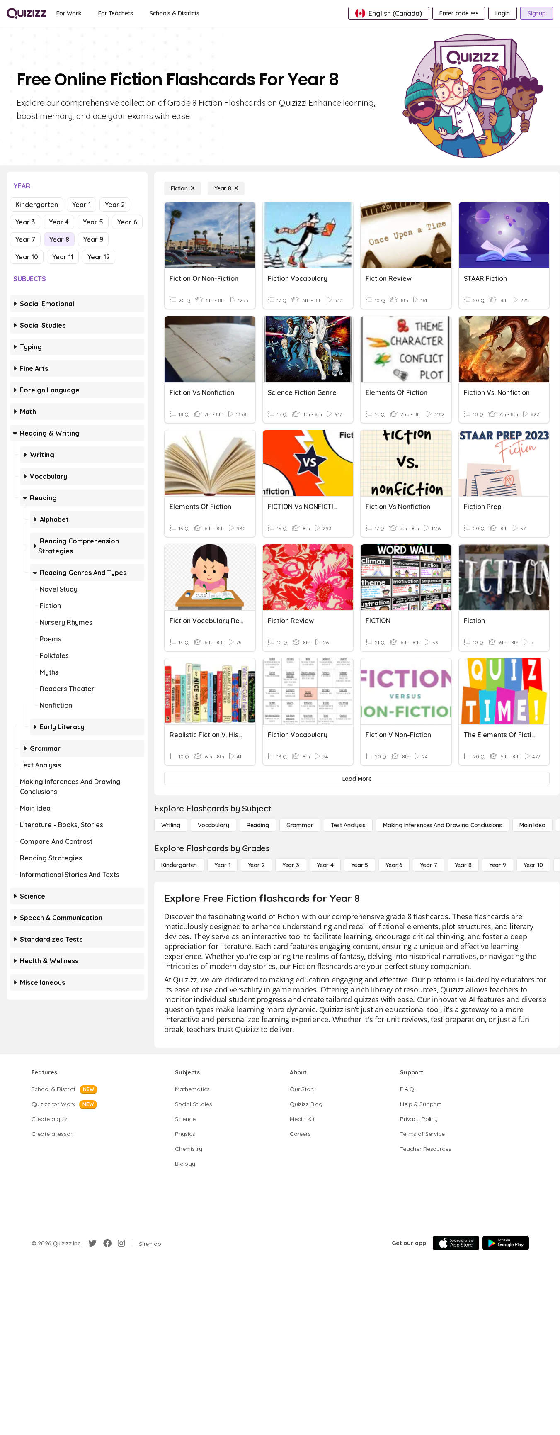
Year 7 (25, 239)
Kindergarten (36, 204)
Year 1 (81, 204)
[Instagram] (121, 1243)
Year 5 (93, 222)
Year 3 (25, 222)
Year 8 (59, 239)
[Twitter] (92, 1243)
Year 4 (59, 222)
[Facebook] (107, 1243)
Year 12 (98, 257)
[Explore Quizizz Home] (26, 13)
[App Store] (456, 1243)
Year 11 (62, 257)
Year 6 (127, 222)
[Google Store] (505, 1243)
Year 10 (26, 257)
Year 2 (115, 204)
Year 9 (93, 239)
